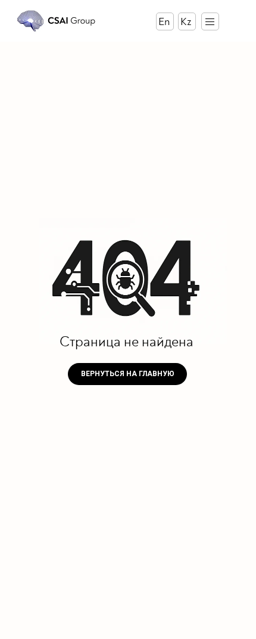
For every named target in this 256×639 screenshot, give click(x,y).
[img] (56, 21)
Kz (185, 22)
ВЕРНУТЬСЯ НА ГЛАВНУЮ (127, 374)
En (164, 22)
